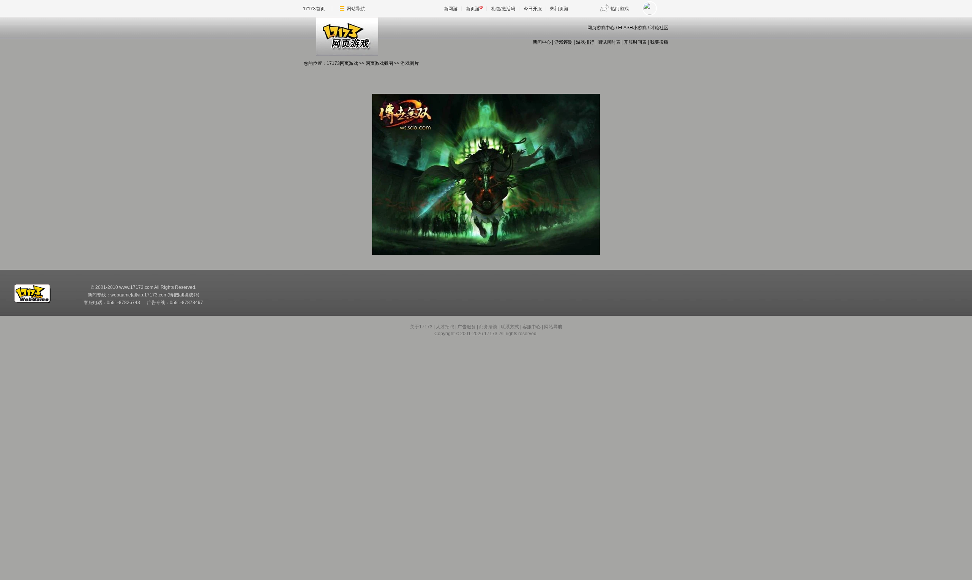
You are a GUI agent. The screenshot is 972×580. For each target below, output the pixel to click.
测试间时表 (609, 42)
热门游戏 (620, 8)
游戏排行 (585, 42)
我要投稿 (659, 42)
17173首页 (314, 8)
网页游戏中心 (601, 27)
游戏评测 (563, 42)
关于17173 (421, 326)
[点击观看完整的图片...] (486, 253)
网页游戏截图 (379, 63)
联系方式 (510, 326)
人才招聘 (445, 326)
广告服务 (467, 326)
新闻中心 (542, 42)
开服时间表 (635, 42)
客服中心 (531, 326)
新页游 (473, 8)
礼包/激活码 (503, 8)
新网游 (451, 8)
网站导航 (356, 8)
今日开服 (533, 8)
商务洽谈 (488, 326)
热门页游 (559, 8)
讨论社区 (659, 27)
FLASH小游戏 (632, 27)
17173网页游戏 (342, 63)
